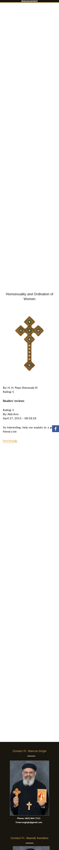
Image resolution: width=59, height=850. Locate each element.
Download (9, 441)
